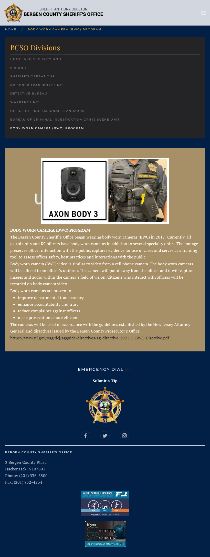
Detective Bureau (28, 93)
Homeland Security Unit (36, 59)
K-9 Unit (18, 67)
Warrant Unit (24, 102)
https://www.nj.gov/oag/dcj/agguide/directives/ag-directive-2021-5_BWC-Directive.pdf (89, 338)
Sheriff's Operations (32, 76)
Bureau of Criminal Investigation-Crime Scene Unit (65, 119)
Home (10, 29)
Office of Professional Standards (47, 111)
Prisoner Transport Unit (36, 85)
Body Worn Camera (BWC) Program (47, 128)
